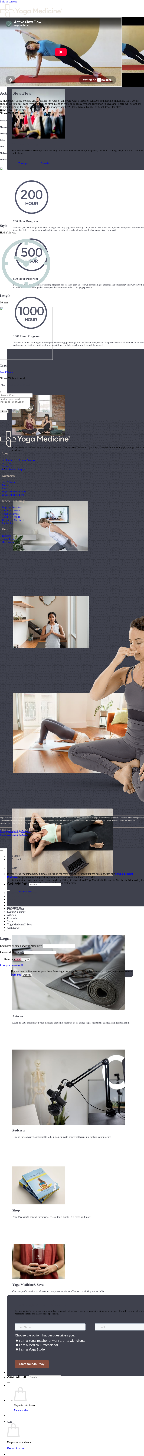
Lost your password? (11, 965)
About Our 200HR (11, 510)
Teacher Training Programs (22, 892)
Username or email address (21, 945)
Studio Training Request (14, 469)
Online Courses (9, 539)
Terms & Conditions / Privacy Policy (15, 832)
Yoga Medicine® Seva (13, 494)
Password (11, 952)
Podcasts (12, 918)
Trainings (6, 535)
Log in (25, 959)
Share (4, 411)
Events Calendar (16, 911)
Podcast (5, 488)
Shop (10, 921)
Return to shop (21, 1410)
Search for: (17, 1376)
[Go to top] (1, 850)
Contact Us (7, 466)
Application (7, 523)
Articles (5, 485)
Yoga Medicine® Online (14, 491)
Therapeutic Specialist (13, 520)
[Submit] (8, 1382)
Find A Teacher (9, 482)
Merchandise (8, 542)
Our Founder (8, 459)
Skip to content (8, 1)
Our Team (7, 463)
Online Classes (15, 905)
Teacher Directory (19, 1372)
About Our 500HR (11, 513)
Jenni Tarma (7, 372)
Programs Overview (12, 507)
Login (14, 867)
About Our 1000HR (11, 516)
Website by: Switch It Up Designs (14, 831)
